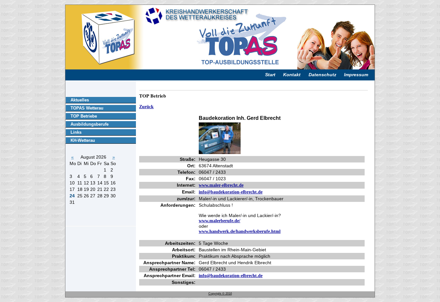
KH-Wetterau (83, 140)
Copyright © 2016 (220, 293)
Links (76, 132)
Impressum (356, 74)
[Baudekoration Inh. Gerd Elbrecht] (220, 152)
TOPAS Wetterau (87, 108)
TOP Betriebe (84, 116)
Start (270, 74)
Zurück (146, 106)
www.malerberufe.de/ (219, 220)
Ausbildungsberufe (90, 124)
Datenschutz (322, 74)
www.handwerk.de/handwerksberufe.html (240, 231)
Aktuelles (80, 100)
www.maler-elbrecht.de (221, 185)
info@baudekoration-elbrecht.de (231, 192)
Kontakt (292, 74)
